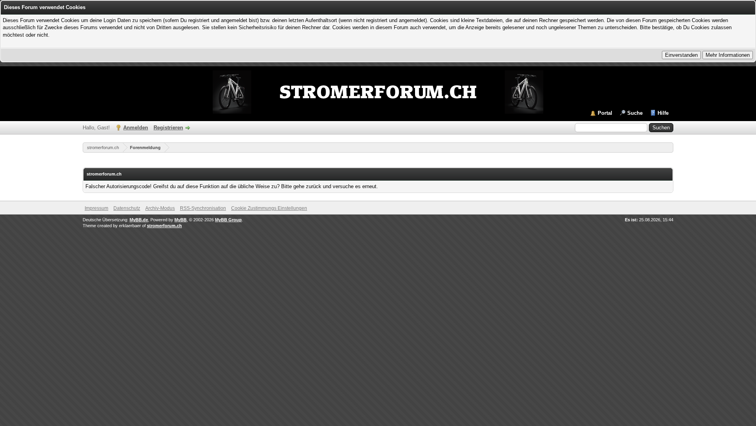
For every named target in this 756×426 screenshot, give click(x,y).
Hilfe (663, 113)
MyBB (180, 219)
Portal (605, 113)
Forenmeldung (145, 147)
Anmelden (135, 128)
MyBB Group (228, 219)
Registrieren (168, 128)
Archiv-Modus (160, 208)
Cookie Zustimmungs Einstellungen (269, 208)
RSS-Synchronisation (203, 208)
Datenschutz (126, 208)
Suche (635, 113)
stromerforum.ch (103, 147)
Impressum (96, 208)
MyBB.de (139, 219)
